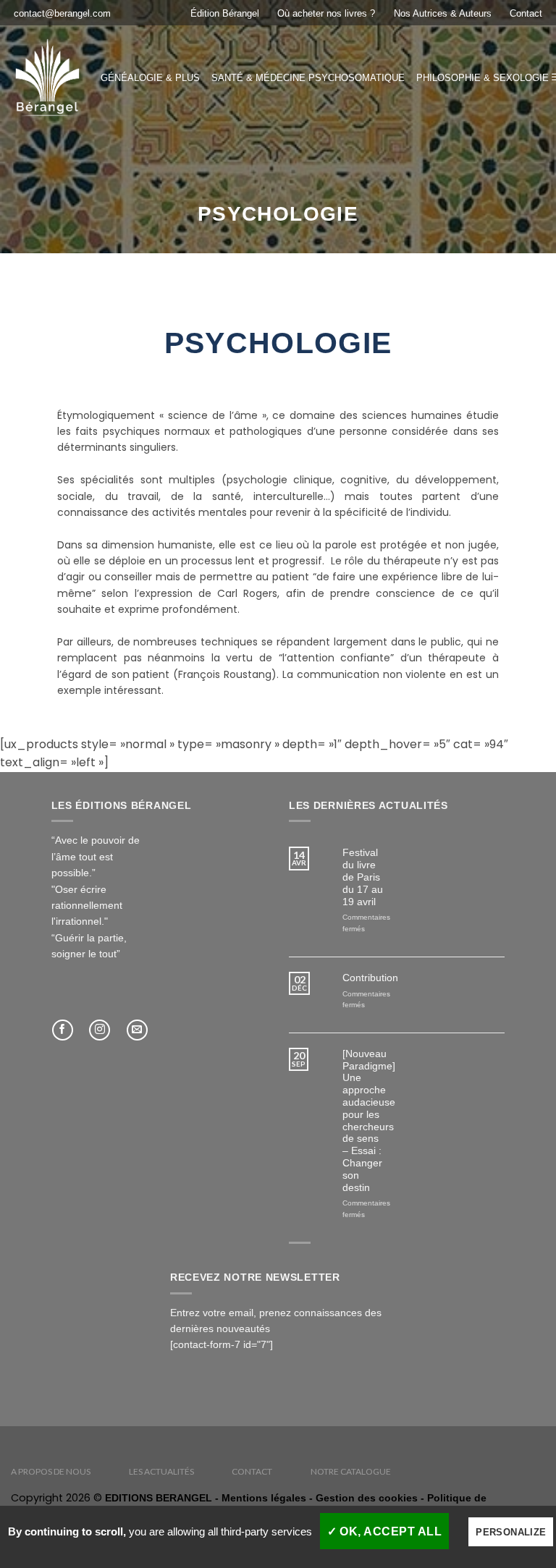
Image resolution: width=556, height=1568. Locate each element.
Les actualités (161, 1471)
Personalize (511, 1532)
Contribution (364, 977)
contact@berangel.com (62, 13)
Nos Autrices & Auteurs (443, 13)
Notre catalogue (351, 1471)
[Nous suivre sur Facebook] (62, 1030)
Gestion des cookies (367, 1498)
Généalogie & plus (150, 77)
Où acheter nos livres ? (326, 13)
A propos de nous (50, 1471)
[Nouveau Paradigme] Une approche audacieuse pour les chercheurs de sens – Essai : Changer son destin (364, 1120)
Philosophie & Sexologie (482, 77)
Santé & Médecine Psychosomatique (308, 77)
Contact (526, 13)
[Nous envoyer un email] (137, 1030)
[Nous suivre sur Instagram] (99, 1030)
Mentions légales (264, 1498)
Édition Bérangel (224, 13)
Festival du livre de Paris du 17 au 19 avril (362, 877)
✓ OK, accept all (384, 1531)
